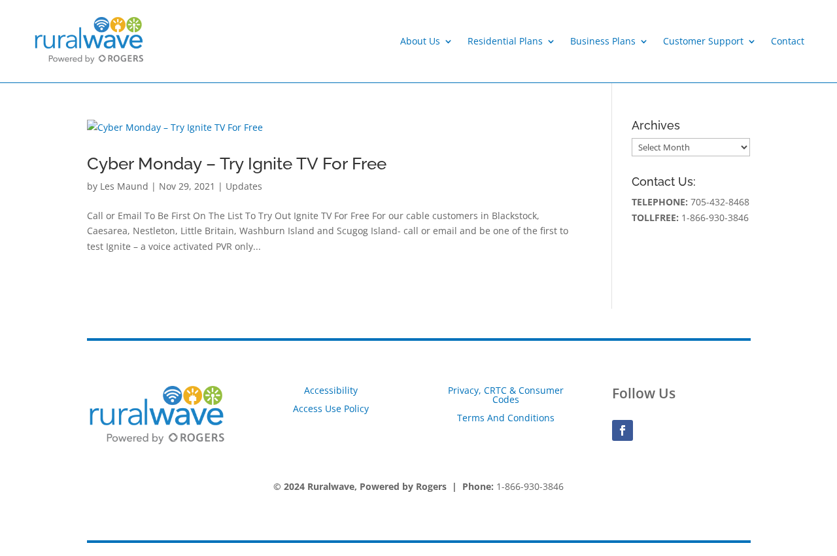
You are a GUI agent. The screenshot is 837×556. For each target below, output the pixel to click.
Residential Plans (505, 41)
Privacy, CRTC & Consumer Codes (506, 395)
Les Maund (124, 186)
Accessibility (331, 390)
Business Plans (603, 41)
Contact (787, 41)
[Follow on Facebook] (622, 430)
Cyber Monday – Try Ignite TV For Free (236, 163)
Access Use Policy (331, 408)
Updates (244, 186)
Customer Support (703, 41)
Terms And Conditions (506, 417)
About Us (420, 41)
